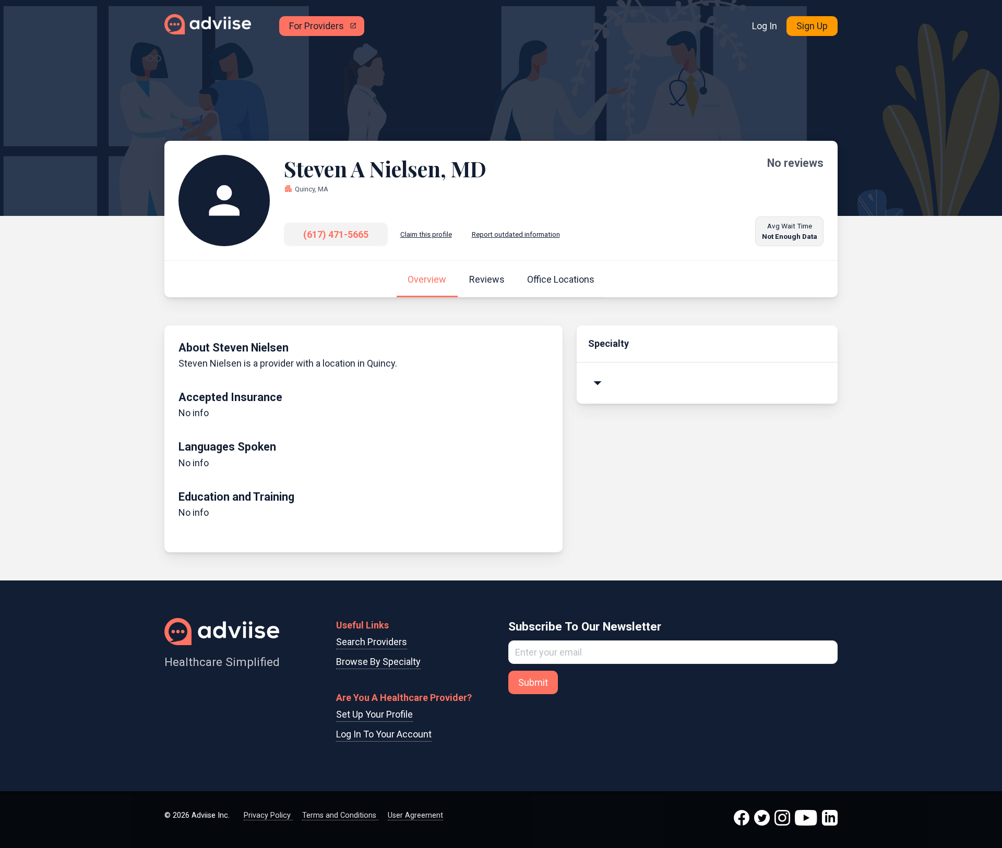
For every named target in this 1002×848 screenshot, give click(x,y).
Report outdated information (516, 234)
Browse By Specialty (378, 661)
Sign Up (812, 25)
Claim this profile (426, 234)
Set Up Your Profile (374, 714)
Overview (427, 279)
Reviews (487, 279)
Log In (764, 25)
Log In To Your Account (384, 734)
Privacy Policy (268, 815)
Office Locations (560, 279)
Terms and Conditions (340, 815)
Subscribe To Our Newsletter (584, 626)
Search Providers (371, 641)
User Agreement (415, 815)
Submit (533, 682)
